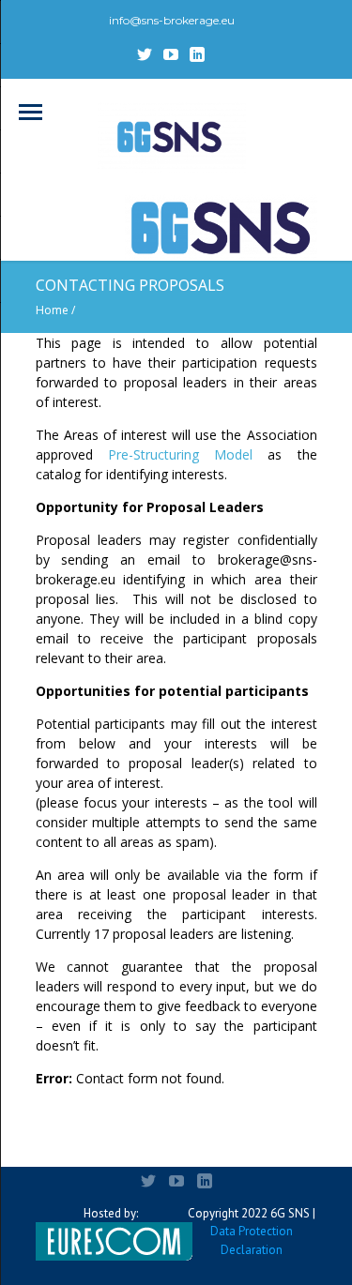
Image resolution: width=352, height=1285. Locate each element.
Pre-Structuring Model (180, 454)
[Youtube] (170, 54)
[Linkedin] (197, 54)
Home (52, 310)
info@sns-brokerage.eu (172, 20)
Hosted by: (111, 1213)
